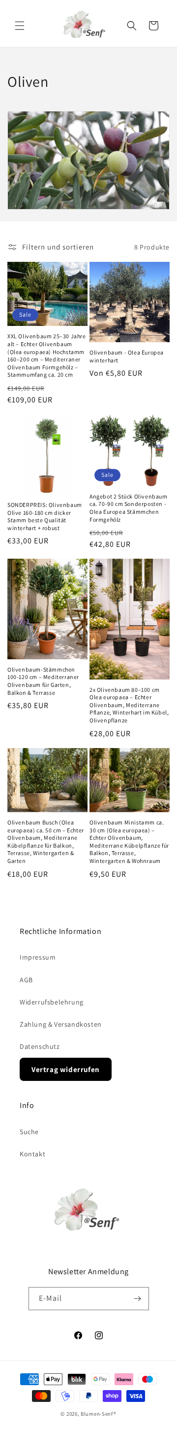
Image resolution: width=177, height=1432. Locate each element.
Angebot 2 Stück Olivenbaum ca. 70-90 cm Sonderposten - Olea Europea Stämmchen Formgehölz (128, 508)
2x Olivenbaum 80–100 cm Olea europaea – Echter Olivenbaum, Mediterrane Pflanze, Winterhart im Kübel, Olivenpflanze (129, 705)
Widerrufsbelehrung (52, 1002)
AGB (26, 979)
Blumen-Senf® (98, 1413)
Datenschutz (40, 1046)
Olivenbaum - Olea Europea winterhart (126, 356)
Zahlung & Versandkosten (61, 1024)
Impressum (38, 957)
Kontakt (32, 1153)
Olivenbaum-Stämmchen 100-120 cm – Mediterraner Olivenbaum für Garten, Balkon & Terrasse (43, 681)
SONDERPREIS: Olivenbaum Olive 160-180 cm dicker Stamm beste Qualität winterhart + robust (44, 516)
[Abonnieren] (137, 1298)
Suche (29, 1131)
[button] (19, 25)
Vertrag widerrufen (65, 1069)
